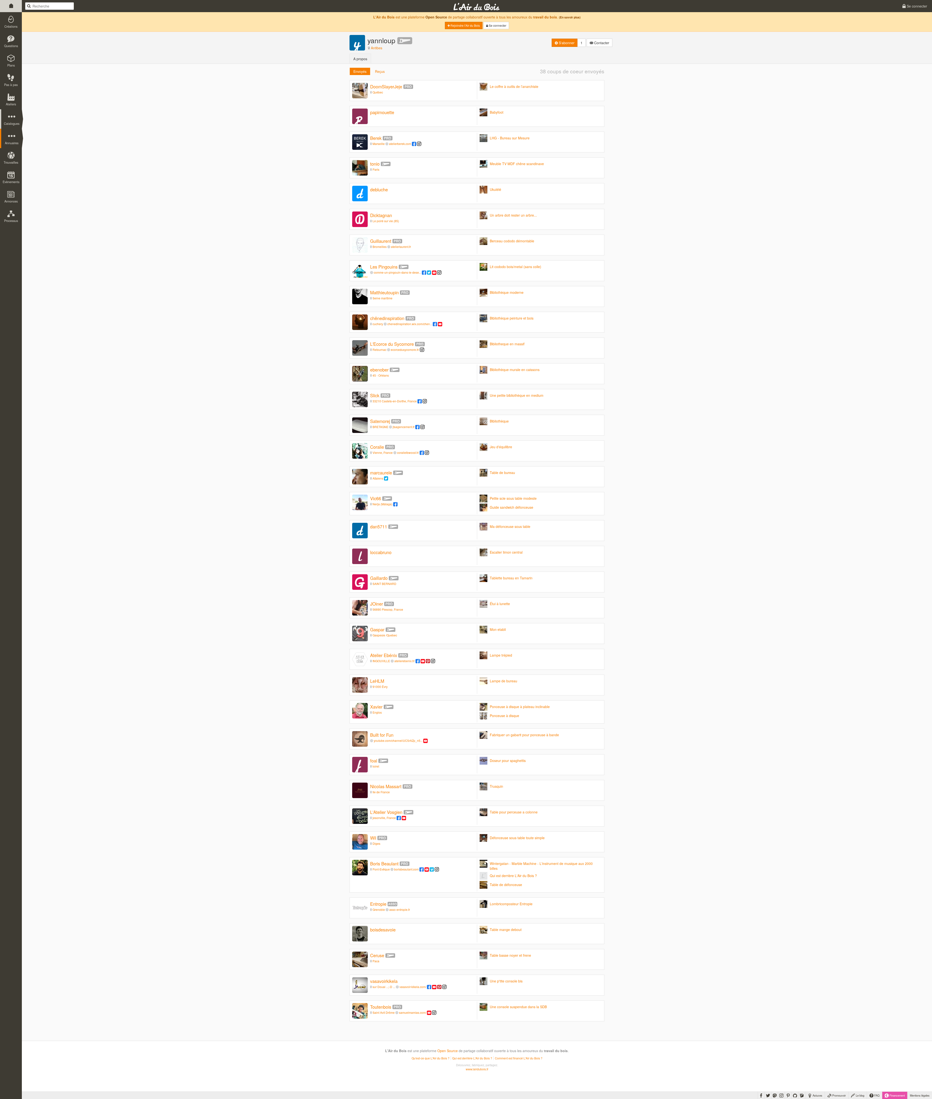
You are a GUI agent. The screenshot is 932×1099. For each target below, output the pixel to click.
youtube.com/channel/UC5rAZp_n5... (398, 740)
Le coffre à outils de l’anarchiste (514, 86)
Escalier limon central (506, 552)
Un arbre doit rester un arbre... (513, 215)
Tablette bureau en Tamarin (511, 577)
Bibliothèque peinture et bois (511, 318)
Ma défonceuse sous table (510, 526)
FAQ (877, 1095)
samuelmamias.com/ (412, 1012)
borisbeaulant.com (406, 869)
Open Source (436, 17)
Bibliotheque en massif (507, 343)
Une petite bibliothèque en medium (516, 395)
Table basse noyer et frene (510, 955)
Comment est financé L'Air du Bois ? (518, 1058)
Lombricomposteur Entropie (511, 903)
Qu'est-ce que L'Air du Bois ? (430, 1058)
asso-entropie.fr (399, 909)
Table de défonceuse (506, 884)
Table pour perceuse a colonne (514, 812)
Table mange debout (506, 929)
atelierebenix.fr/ (404, 661)
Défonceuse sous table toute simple (517, 837)
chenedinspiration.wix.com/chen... (409, 324)
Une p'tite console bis (506, 981)
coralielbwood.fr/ (408, 452)
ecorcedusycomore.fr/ (405, 349)
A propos (360, 58)
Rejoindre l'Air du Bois (465, 25)
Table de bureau (502, 472)
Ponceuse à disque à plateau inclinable (520, 706)
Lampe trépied (501, 655)
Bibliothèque (499, 421)
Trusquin (496, 786)
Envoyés (359, 71)
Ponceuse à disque (504, 715)
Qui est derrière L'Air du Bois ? (513, 875)
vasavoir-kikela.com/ (412, 987)
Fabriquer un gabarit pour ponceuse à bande (524, 734)
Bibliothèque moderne (507, 292)
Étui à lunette (500, 603)
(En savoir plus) (570, 17)
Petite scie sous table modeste (513, 498)
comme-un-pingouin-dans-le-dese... (397, 272)
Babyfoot (496, 112)
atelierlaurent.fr (401, 247)
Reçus (380, 71)
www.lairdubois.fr (477, 1069)
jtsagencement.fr (404, 427)
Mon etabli (498, 629)
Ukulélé (495, 189)
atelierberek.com (400, 144)
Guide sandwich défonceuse (511, 507)
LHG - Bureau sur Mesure (510, 137)
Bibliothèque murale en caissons (515, 369)
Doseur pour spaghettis (508, 760)
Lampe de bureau (503, 680)
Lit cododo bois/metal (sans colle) (515, 266)
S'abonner (566, 42)
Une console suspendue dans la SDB (518, 1006)
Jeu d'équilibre (501, 446)
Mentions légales (920, 1095)
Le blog (859, 1095)
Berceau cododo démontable (512, 240)
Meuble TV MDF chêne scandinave (517, 163)
